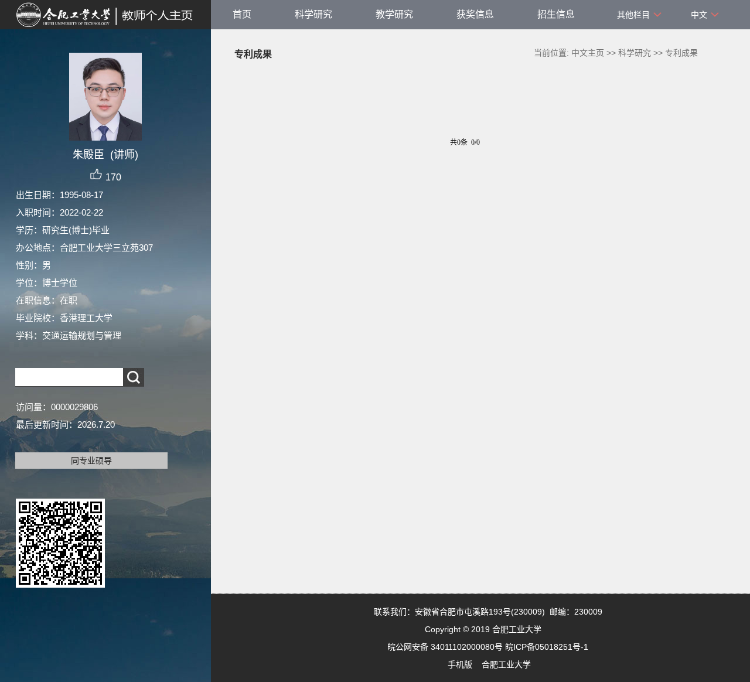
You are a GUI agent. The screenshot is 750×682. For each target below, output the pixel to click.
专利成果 (681, 52)
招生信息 (556, 14)
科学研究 (313, 14)
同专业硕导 (91, 460)
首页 (242, 14)
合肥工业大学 (506, 664)
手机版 (460, 664)
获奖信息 (475, 14)
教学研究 (394, 14)
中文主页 (587, 52)
